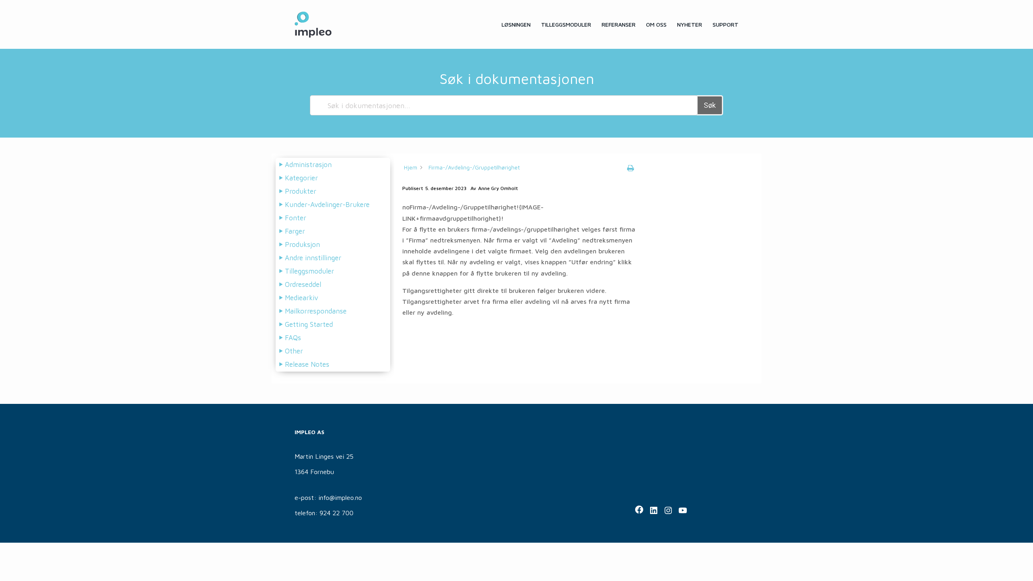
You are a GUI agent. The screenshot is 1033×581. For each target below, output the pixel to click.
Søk (710, 105)
